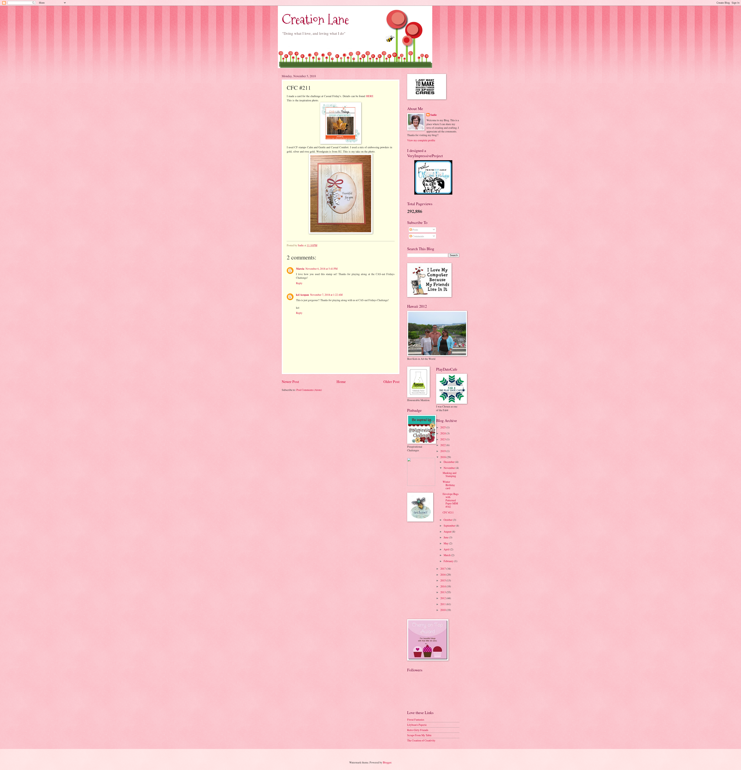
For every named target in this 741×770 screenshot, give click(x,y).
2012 (443, 598)
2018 (443, 457)
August (448, 531)
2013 (443, 592)
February (449, 561)
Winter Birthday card (449, 485)
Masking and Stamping (449, 474)
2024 (443, 433)
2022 (443, 445)
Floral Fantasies (415, 719)
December (449, 462)
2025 (443, 427)
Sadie (433, 115)
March (447, 555)
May (446, 543)
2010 (443, 610)
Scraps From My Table (419, 735)
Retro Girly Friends (417, 730)
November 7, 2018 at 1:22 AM (326, 294)
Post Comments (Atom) (309, 390)
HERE (369, 96)
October (448, 520)
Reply (299, 283)
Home (341, 381)
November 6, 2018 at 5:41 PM (321, 268)
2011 (443, 604)
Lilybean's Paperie (417, 725)
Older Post (391, 381)
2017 (443, 568)
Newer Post (290, 381)
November (450, 468)
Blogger (387, 762)
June (446, 537)
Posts (415, 229)
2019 (443, 451)
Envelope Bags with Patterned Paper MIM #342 (450, 500)
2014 (443, 586)
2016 (443, 574)
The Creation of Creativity (421, 740)
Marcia (300, 269)
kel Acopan (302, 295)
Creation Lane (315, 19)
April (447, 549)
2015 (443, 580)
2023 (443, 439)
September (450, 525)
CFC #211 (448, 512)
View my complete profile (421, 140)
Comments (418, 236)
